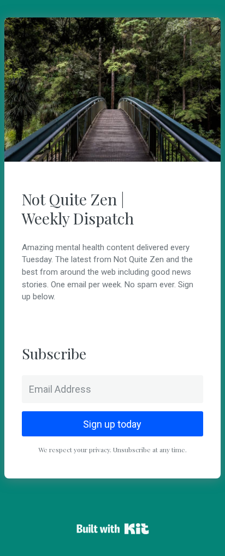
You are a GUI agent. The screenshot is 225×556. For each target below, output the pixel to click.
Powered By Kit (112, 529)
